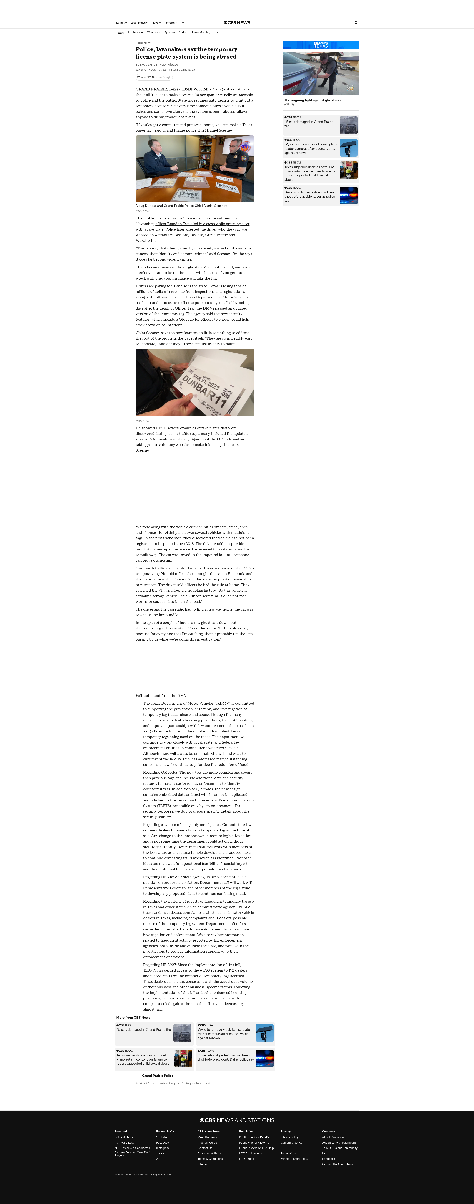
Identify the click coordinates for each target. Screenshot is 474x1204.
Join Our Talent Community (340, 1148)
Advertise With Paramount (339, 1142)
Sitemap (203, 1164)
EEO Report (246, 1158)
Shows (171, 22)
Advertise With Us (209, 1153)
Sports (169, 32)
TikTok (160, 1153)
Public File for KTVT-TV (254, 1137)
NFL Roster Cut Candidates (132, 1148)
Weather (153, 32)
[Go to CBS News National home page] (237, 22)
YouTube (161, 1137)
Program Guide (207, 1142)
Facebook (162, 1142)
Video (183, 32)
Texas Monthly (201, 32)
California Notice (291, 1142)
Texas (120, 32)
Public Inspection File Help (256, 1148)
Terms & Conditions (210, 1158)
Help (325, 1153)
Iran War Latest (124, 1142)
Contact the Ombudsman (338, 1164)
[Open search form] (356, 22)
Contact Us (205, 1148)
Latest (120, 22)
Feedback (328, 1158)
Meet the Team (207, 1137)
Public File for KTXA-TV (254, 1142)
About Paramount (333, 1137)
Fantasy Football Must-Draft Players (132, 1154)
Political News (124, 1137)
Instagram (162, 1148)
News (137, 32)
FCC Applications (250, 1153)
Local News (138, 22)
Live (156, 22)
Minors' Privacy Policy (294, 1158)
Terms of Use (289, 1153)
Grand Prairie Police (157, 1076)
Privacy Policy (289, 1137)
